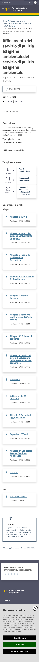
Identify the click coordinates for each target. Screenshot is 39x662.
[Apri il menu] (3, 9)
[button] (35, 9)
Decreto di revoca (18, 496)
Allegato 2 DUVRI (18, 216)
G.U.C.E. (14, 472)
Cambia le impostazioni (19, 651)
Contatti (10, 524)
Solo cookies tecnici (19, 638)
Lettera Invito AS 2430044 (18, 397)
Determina (15, 379)
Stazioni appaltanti (16, 21)
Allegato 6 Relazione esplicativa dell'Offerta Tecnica (21, 317)
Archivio (18, 23)
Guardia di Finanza (6, 2)
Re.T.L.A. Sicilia (7, 26)
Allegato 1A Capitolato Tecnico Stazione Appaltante (21, 453)
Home (4, 21)
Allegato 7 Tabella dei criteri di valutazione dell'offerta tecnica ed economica (21, 359)
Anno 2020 (27, 23)
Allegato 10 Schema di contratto (21, 337)
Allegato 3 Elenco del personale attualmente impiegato (21, 236)
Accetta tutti (19, 644)
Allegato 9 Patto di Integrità (19, 297)
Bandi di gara (7, 23)
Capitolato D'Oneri (19, 434)
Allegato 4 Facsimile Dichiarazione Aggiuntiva (20, 257)
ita (29, 2)
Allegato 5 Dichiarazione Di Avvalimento (22, 278)
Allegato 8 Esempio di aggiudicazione (20, 416)
